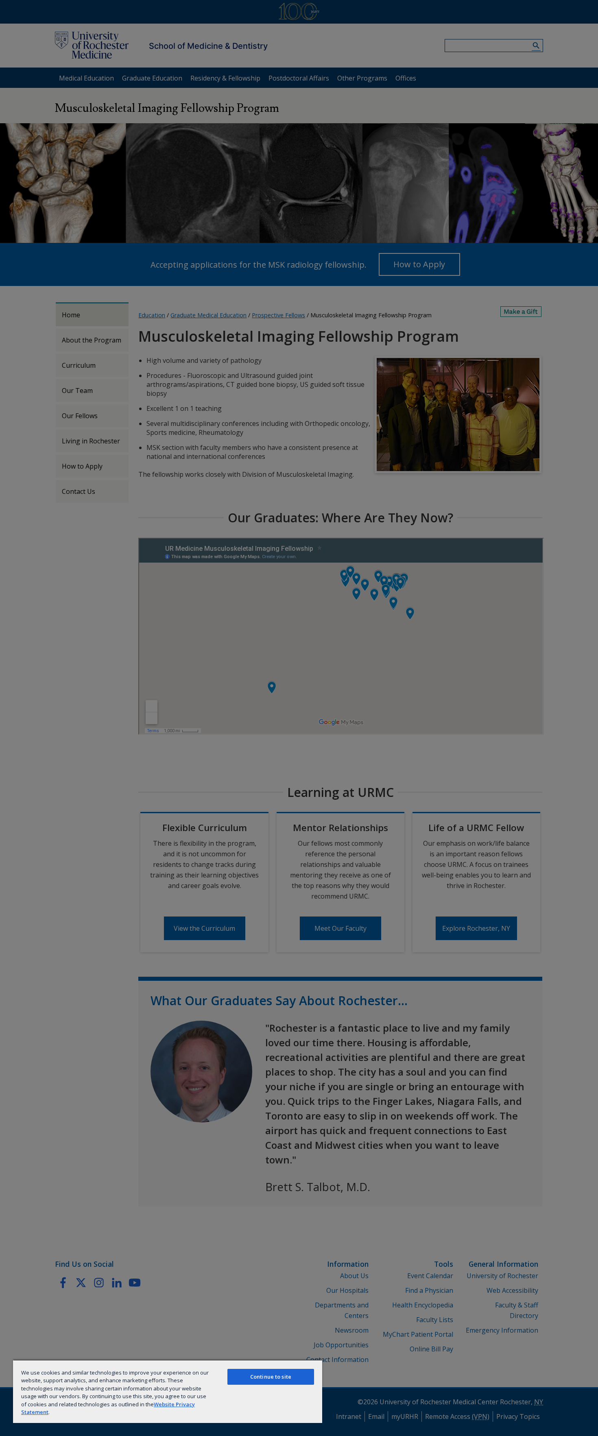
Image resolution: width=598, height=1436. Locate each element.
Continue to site (270, 1376)
